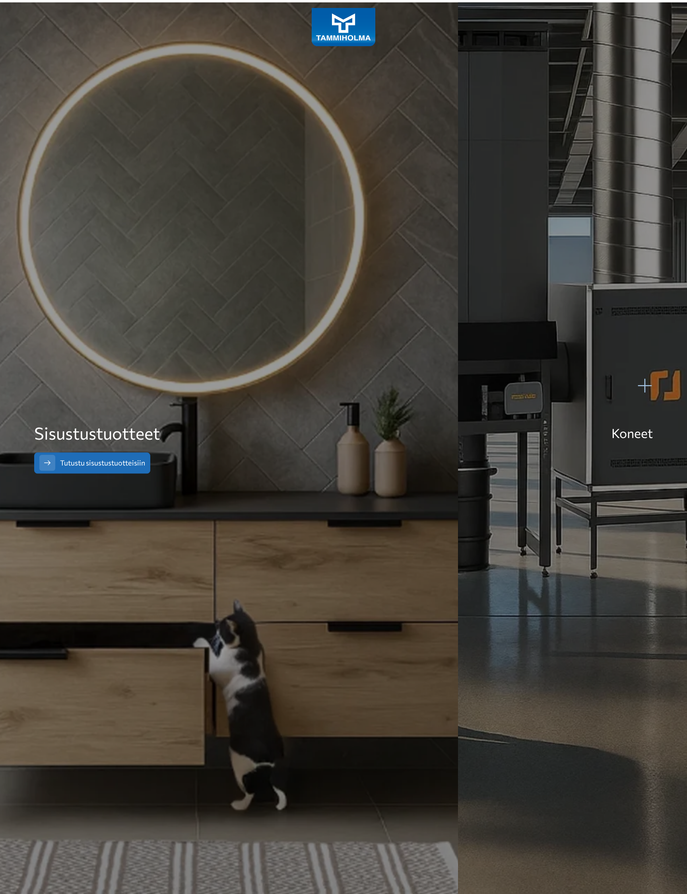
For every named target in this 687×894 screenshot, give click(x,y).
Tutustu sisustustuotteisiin (102, 462)
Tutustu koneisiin (620, 460)
